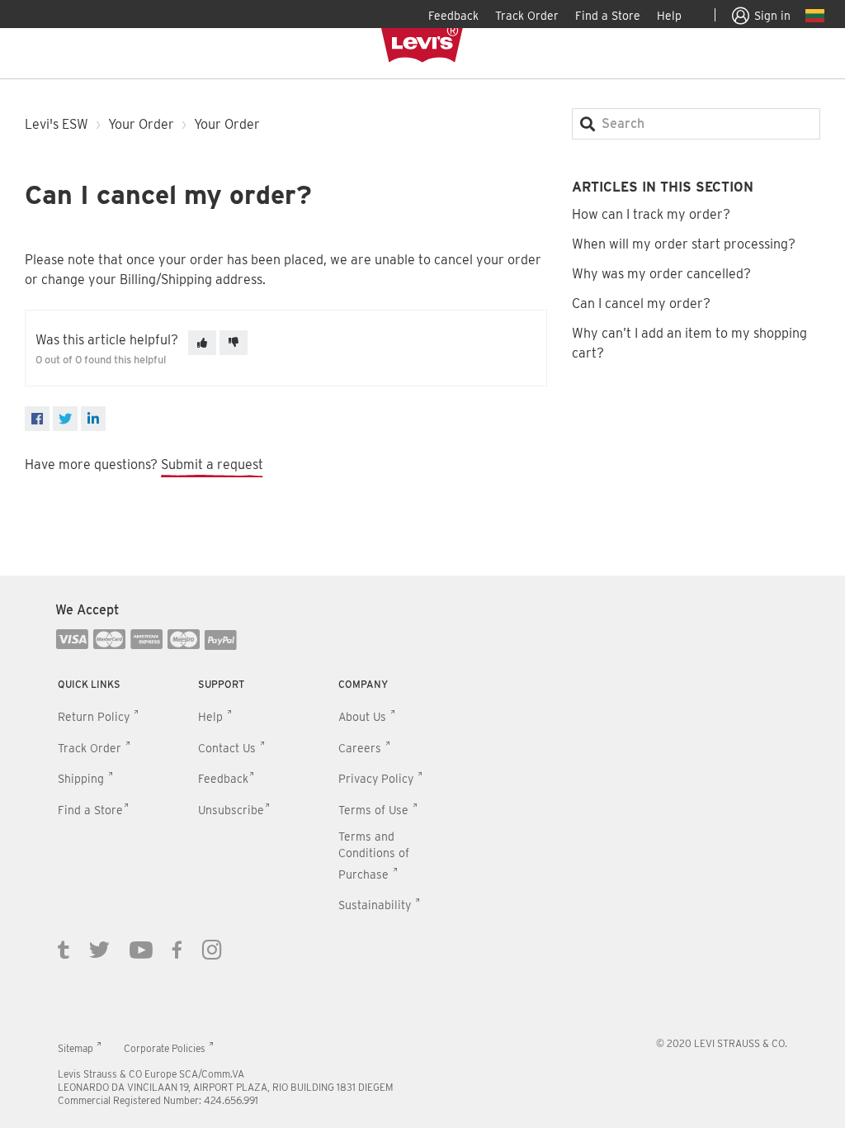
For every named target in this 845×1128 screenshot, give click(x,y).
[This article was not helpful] (234, 342)
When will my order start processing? (683, 244)
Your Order (141, 124)
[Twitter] (99, 949)
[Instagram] (212, 949)
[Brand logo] (422, 44)
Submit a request (212, 464)
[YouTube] (141, 949)
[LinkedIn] (93, 418)
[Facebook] (37, 418)
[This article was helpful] (202, 342)
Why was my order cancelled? (661, 274)
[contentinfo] (422, 852)
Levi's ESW (56, 124)
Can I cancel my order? (641, 303)
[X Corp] (65, 418)
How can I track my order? (651, 214)
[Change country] (814, 18)
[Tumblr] (63, 949)
